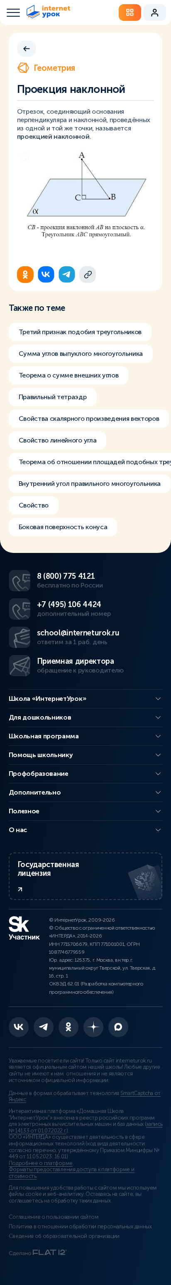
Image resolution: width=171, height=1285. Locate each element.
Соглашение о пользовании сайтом (54, 1217)
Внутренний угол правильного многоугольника (90, 483)
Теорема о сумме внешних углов (69, 375)
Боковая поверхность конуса (63, 526)
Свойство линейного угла (58, 440)
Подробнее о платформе (41, 1163)
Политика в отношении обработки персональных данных (80, 1227)
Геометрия (54, 67)
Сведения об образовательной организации (64, 1236)
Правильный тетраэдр (53, 396)
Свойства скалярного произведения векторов (89, 418)
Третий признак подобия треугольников (80, 331)
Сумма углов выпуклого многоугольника (81, 353)
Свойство (34, 505)
